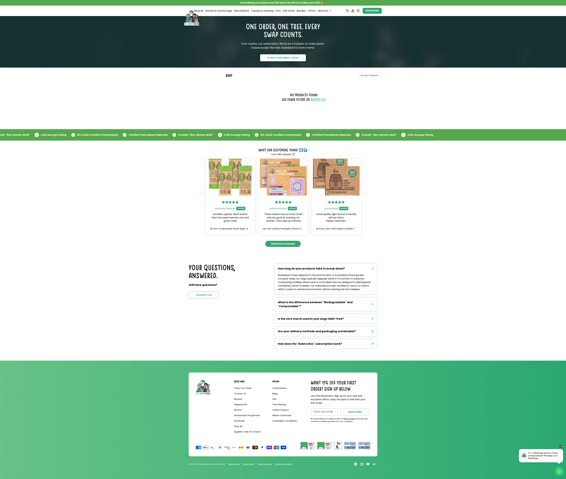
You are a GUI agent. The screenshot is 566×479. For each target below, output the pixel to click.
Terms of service (265, 464)
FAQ (274, 399)
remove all (318, 99)
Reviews (238, 399)
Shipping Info (240, 404)
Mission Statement (282, 415)
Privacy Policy (350, 418)
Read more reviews (283, 243)
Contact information (283, 464)
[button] (324, 10)
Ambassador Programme (247, 415)
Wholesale (239, 420)
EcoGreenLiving (202, 464)
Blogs (275, 393)
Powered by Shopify (217, 464)
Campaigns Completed (284, 420)
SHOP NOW (372, 10)
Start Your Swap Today (283, 58)
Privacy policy (248, 464)
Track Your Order (243, 388)
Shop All (238, 426)
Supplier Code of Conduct (247, 431)
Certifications (279, 388)
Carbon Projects (280, 409)
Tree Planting (279, 404)
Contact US (204, 295)
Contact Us (240, 393)
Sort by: (364, 75)
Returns (238, 409)
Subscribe (355, 412)
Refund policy (234, 464)
